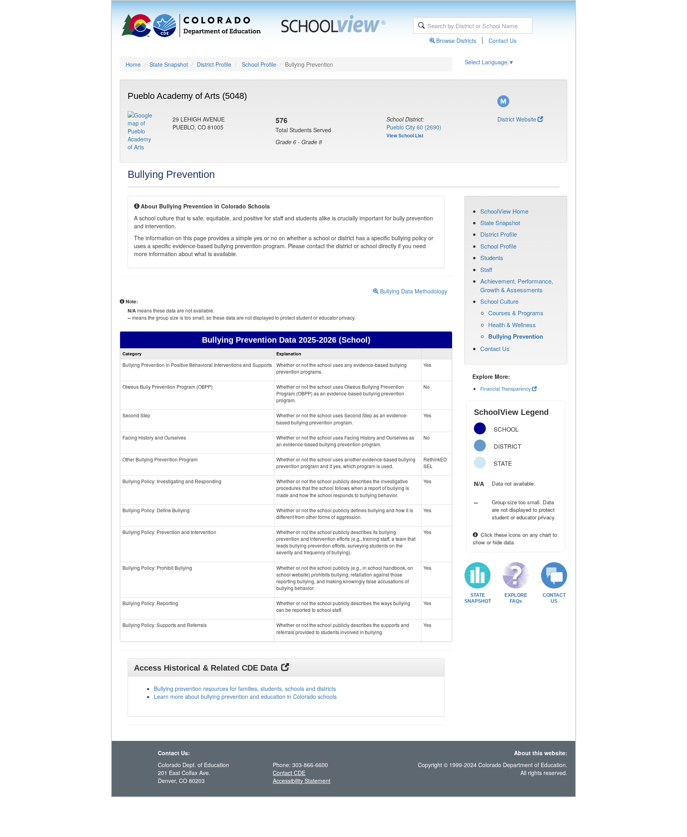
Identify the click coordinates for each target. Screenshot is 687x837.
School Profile (259, 64)
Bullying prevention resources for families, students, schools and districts (245, 688)
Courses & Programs (515, 313)
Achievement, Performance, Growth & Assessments (516, 285)
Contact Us (502, 40)
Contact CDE (289, 773)
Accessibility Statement (301, 781)
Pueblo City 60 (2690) (413, 127)
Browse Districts (456, 40)
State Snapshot (168, 64)
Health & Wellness (512, 324)
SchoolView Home (504, 211)
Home (133, 64)
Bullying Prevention (515, 336)
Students (491, 257)
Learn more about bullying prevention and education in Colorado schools (245, 696)
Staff (486, 269)
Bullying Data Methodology (412, 291)
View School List (404, 135)
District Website (516, 119)
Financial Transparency (505, 388)
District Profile (214, 64)
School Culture (499, 301)
